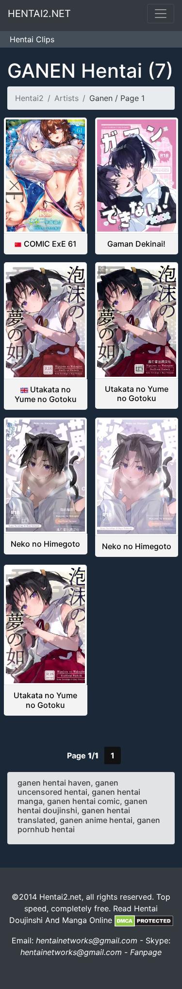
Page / (83, 755)
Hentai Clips (32, 39)
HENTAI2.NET (39, 13)
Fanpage (146, 952)
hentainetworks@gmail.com (86, 940)
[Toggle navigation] (160, 13)
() (90, 71)
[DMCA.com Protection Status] (144, 920)
